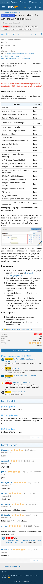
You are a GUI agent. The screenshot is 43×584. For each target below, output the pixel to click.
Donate (34, 2)
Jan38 (3, 471)
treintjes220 (6, 482)
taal (13, 29)
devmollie (5, 504)
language (34, 27)
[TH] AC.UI (12, 368)
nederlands (6, 29)
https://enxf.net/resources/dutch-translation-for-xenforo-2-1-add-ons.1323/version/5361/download (17, 56)
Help (15, 2)
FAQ (13, 34)
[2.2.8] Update (8, 429)
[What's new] (35, 7)
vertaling (28, 29)
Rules (24, 2)
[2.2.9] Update (8, 406)
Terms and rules (16, 575)
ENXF (5, 572)
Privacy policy (29, 575)
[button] (3, 7)
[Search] (40, 7)
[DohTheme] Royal (15, 392)
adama (4, 493)
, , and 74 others (19, 329)
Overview (5, 34)
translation (19, 29)
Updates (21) (23, 34)
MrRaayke (5, 515)
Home (6, 2)
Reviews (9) (35, 34)
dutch (27, 27)
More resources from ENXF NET (16, 356)
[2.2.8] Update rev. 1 (11, 415)
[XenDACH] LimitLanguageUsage (20, 274)
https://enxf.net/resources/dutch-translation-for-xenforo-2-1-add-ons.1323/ (23, 541)
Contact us (5, 575)
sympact (5, 461)
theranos (5, 450)
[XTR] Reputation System (17, 382)
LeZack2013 (6, 549)
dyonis (4, 526)
